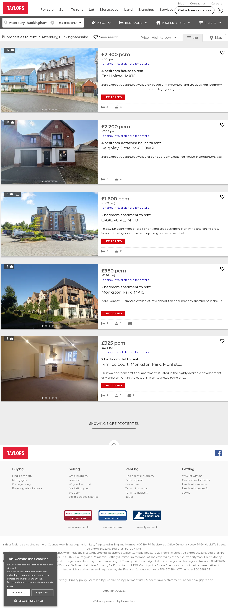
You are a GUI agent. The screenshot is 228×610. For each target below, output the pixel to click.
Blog (181, 3)
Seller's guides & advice (84, 496)
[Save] (222, 52)
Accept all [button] (18, 592)
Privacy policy (78, 580)
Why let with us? (193, 476)
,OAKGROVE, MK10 (114, 224)
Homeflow (128, 601)
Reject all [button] (42, 592)
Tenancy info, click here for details (125, 63)
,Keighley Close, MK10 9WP (114, 152)
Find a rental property (139, 476)
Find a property (22, 476)
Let (91, 10)
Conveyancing (21, 484)
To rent (77, 10)
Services (166, 10)
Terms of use (135, 580)
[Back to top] (23, 453)
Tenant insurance (136, 488)
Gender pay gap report (198, 580)
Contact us (198, 3)
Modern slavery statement (163, 580)
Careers (216, 3)
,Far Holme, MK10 (114, 80)
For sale (47, 10)
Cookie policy (116, 580)
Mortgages (109, 10)
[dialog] (30, 579)
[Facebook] (218, 453)
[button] (30, 601)
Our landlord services (196, 480)
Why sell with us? (80, 484)
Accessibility (97, 580)
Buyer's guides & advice (27, 488)
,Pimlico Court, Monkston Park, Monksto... (114, 368)
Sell (62, 10)
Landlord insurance (194, 484)
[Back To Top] (114, 445)
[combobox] (29, 23)
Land (128, 10)
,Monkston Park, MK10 (114, 296)
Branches (146, 10)
